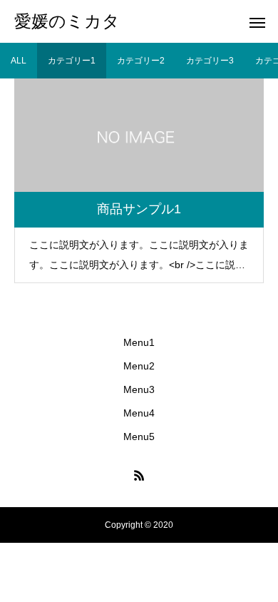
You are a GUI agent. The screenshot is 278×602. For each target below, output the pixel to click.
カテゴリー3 (210, 61)
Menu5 (139, 436)
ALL (18, 61)
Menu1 (139, 342)
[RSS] (139, 475)
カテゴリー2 (141, 61)
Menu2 (139, 366)
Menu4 (139, 413)
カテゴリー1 (72, 61)
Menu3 (139, 389)
